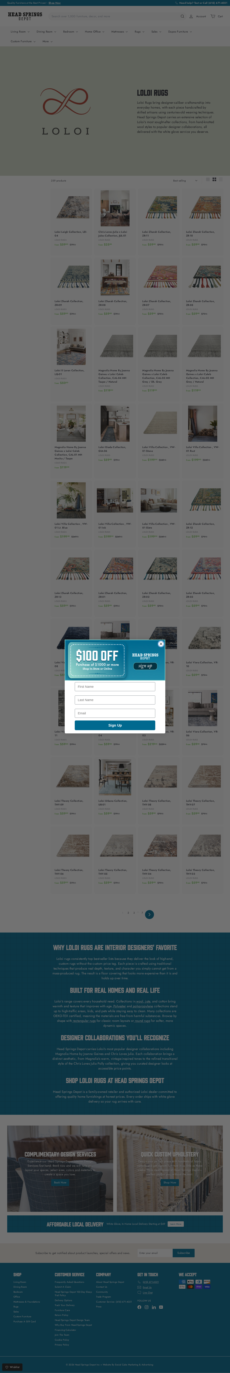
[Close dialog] (161, 644)
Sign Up (115, 725)
